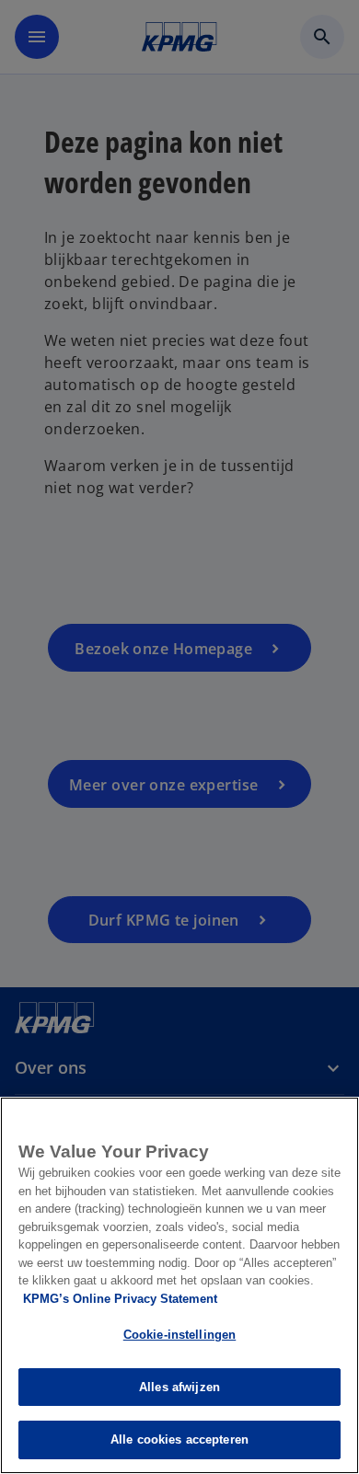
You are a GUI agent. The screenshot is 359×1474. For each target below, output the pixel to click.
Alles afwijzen (179, 1387)
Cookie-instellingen (179, 1335)
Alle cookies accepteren (179, 1439)
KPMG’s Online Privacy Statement (120, 1299)
